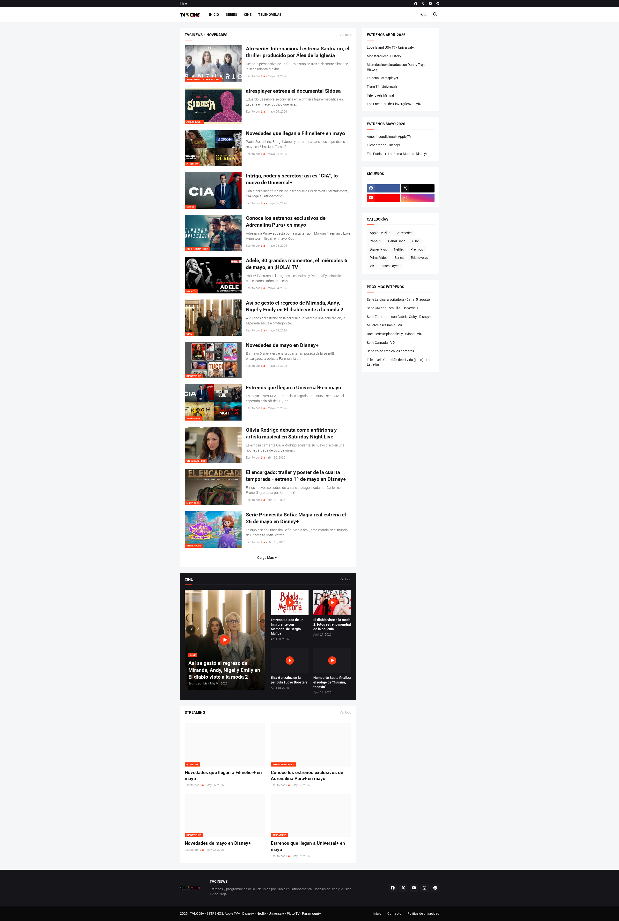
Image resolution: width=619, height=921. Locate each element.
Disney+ (248, 913)
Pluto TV (293, 913)
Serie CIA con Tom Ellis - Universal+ (392, 308)
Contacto (394, 913)
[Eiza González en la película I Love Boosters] (290, 660)
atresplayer (390, 266)
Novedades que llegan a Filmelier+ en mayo (295, 133)
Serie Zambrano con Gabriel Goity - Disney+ (399, 317)
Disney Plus (378, 249)
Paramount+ (311, 913)
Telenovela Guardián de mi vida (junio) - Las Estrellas (399, 362)
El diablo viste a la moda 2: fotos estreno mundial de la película (332, 624)
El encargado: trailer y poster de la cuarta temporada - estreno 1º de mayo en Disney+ (296, 475)
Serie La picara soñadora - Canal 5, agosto (398, 299)
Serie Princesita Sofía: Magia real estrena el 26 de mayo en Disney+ (296, 518)
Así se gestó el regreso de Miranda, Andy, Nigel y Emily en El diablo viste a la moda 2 (294, 306)
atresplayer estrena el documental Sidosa (293, 91)
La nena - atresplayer (382, 78)
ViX (372, 266)
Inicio (183, 3)
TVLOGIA (197, 913)
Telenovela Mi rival (380, 95)
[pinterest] (437, 3)
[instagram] (418, 198)
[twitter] (422, 3)
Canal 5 (375, 241)
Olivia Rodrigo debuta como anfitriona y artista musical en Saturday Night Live (291, 433)
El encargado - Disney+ (384, 145)
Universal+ (276, 913)
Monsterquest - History (384, 56)
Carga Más (265, 558)
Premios (417, 249)
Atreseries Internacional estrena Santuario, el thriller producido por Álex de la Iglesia (297, 52)
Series (231, 14)
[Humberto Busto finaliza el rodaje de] (332, 660)
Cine (247, 14)
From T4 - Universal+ (382, 87)
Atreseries (404, 233)
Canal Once (396, 241)
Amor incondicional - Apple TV (389, 136)
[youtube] (430, 3)
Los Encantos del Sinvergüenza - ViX (394, 104)
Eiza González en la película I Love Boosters (289, 680)
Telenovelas (269, 14)
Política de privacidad (423, 913)
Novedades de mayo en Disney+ (282, 345)
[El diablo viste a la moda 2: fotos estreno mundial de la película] (332, 602)
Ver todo (345, 35)
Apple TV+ (232, 913)
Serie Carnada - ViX (381, 343)
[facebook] (415, 3)
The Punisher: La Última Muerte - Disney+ (397, 154)
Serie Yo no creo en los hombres (390, 351)
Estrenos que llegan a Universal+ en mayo (293, 388)
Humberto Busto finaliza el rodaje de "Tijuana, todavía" (332, 682)
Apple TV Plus (380, 233)
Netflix (399, 249)
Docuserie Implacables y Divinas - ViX (394, 334)
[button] (423, 14)
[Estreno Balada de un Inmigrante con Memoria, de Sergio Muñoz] (290, 602)
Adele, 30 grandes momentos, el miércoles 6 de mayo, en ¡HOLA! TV (296, 264)
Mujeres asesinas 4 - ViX (385, 325)
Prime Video (379, 258)
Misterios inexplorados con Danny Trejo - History (397, 67)
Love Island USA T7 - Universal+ (390, 47)
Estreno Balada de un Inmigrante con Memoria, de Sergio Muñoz (287, 627)
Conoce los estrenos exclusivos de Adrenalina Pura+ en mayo (285, 221)
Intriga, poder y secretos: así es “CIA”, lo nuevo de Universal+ (292, 179)
